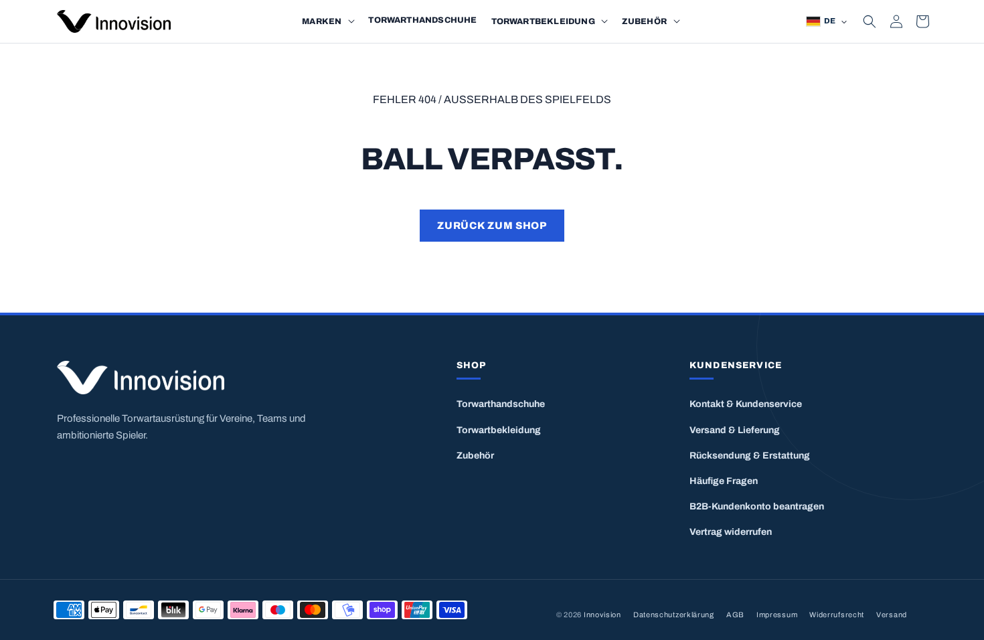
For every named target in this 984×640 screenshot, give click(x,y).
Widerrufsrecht (836, 615)
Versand (891, 615)
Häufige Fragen (723, 481)
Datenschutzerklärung (673, 615)
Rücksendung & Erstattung (749, 456)
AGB (735, 615)
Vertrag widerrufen (730, 532)
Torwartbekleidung (499, 430)
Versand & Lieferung (734, 430)
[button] (351, 21)
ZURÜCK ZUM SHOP (491, 225)
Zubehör (475, 456)
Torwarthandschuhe (501, 404)
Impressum (776, 615)
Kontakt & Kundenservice (745, 404)
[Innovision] (217, 378)
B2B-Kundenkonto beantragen (756, 506)
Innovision (602, 615)
